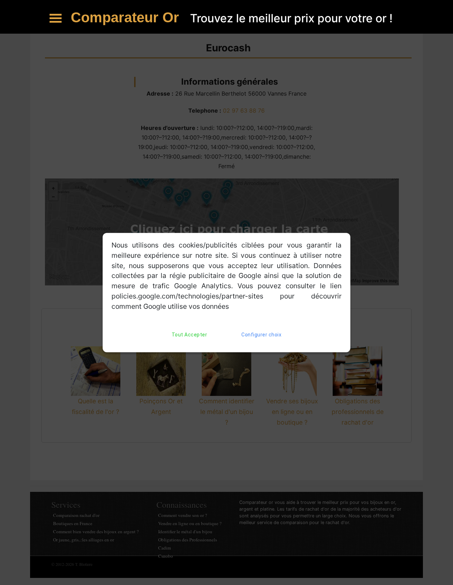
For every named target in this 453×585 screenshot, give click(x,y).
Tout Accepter (189, 334)
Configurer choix (261, 334)
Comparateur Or (127, 17)
